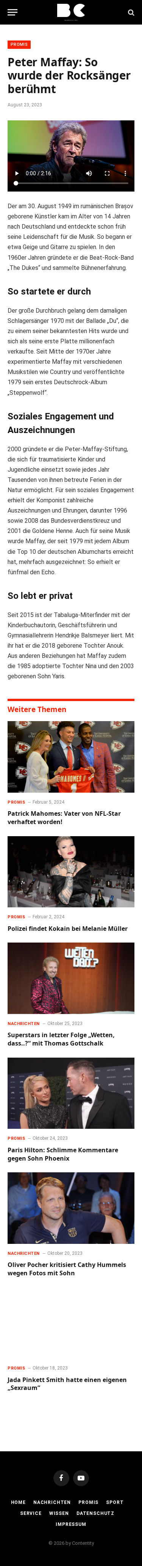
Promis (19, 44)
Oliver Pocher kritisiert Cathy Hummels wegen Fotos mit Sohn (67, 1269)
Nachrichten (52, 1502)
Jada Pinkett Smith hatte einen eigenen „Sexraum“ (67, 1384)
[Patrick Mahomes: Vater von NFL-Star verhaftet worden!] (71, 756)
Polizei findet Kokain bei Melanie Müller (68, 928)
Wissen (59, 1513)
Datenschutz (95, 1513)
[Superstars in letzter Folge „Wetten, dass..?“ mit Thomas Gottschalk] (71, 978)
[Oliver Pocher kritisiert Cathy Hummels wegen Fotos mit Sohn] (71, 1207)
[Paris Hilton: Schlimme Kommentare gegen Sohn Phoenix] (71, 1093)
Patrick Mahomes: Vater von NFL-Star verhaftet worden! (64, 817)
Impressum (71, 1524)
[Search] (130, 12)
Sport (114, 1502)
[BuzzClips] (71, 12)
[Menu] (12, 12)
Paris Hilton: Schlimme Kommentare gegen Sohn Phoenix (63, 1154)
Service (31, 1513)
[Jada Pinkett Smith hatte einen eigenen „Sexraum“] (71, 1323)
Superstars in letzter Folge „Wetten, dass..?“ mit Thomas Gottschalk (61, 1039)
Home (18, 1502)
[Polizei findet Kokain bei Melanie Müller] (71, 871)
